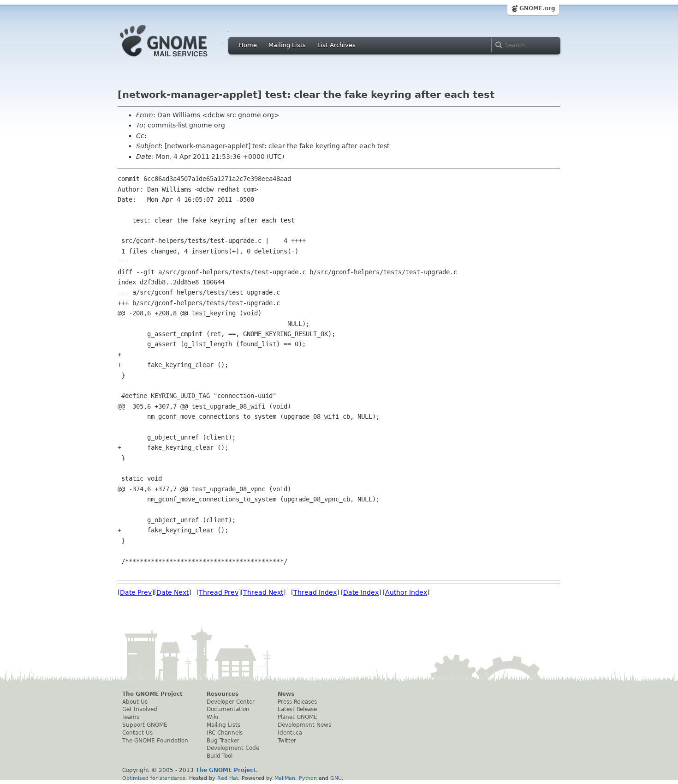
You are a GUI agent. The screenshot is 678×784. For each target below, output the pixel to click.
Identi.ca (290, 733)
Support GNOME (144, 725)
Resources (222, 694)
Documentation (228, 709)
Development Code (233, 748)
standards (172, 778)
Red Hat (227, 778)
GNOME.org (537, 8)
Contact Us (137, 733)
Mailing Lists (287, 45)
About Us (135, 702)
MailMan (284, 778)
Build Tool (219, 756)
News (286, 694)
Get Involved (139, 709)
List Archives (336, 45)
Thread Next (263, 592)
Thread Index (315, 592)
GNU (336, 778)
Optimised (135, 778)
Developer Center (231, 702)
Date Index (361, 592)
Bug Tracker (223, 740)
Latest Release (297, 709)
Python (308, 778)
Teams (130, 717)
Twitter (287, 740)
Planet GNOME (297, 717)
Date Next (172, 592)
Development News (304, 725)
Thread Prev (218, 592)
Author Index (406, 592)
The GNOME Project (152, 694)
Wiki (212, 717)
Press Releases (297, 702)
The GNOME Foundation (155, 740)
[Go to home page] (177, 59)
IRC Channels (225, 733)
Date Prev (136, 592)
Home (248, 45)
